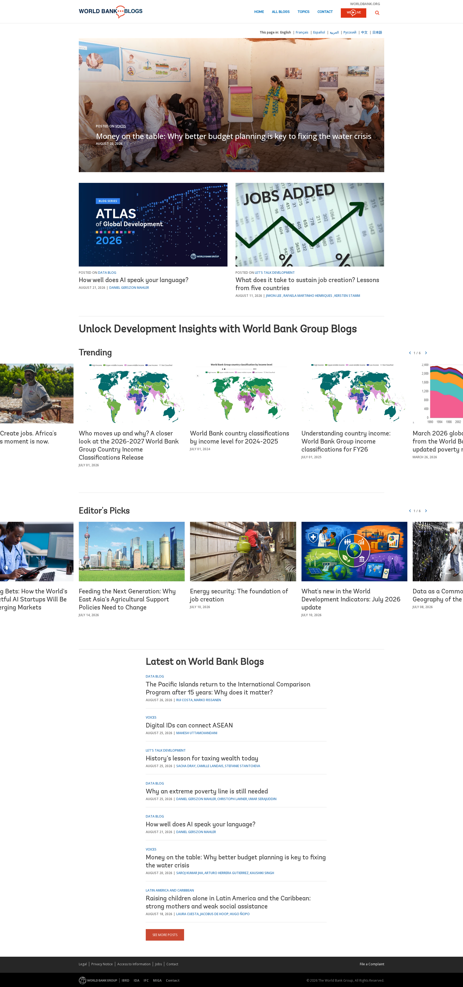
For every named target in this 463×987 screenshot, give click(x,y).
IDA (136, 980)
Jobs (158, 964)
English (285, 32)
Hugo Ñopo (240, 914)
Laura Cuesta (187, 914)
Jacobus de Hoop (214, 914)
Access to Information (134, 964)
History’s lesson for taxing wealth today (202, 759)
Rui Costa (184, 700)
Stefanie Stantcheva (242, 766)
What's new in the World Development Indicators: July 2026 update (351, 600)
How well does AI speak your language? (133, 280)
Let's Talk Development (275, 272)
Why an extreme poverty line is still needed (207, 792)
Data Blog (107, 272)
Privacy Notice (102, 964)
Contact (325, 12)
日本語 (377, 32)
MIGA (157, 980)
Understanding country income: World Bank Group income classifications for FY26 (346, 442)
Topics (303, 12)
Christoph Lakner (232, 799)
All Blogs (281, 12)
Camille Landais (210, 766)
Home (259, 12)
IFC (146, 980)
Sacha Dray (186, 766)
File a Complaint (372, 964)
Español (319, 32)
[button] (377, 12)
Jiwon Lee (273, 295)
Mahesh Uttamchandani (196, 733)
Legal (83, 964)
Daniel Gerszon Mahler (129, 287)
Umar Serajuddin (262, 799)
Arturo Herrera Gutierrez (226, 873)
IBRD (125, 980)
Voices (120, 126)
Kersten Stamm (347, 295)
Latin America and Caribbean (170, 890)
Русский (349, 32)
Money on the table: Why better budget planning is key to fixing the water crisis (233, 136)
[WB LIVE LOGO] (353, 13)
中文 (364, 32)
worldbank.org (365, 3)
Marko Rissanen (207, 700)
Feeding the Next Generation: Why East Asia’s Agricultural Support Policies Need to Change (127, 600)
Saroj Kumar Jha (189, 873)
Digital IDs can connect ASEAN (189, 726)
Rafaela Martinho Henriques (307, 295)
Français (302, 32)
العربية (334, 32)
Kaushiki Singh (262, 873)
